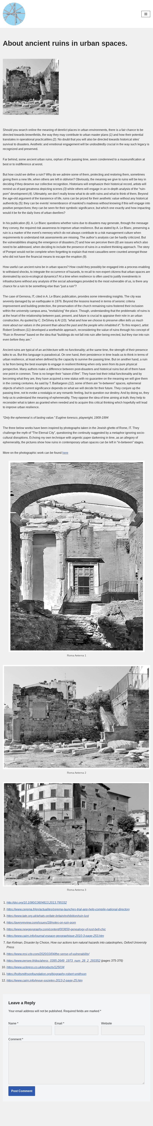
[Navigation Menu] (145, 14)
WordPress (89, 1122)
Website (106, 1023)
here (65, 452)
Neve (59, 1122)
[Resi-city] (14, 14)
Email (59, 1023)
